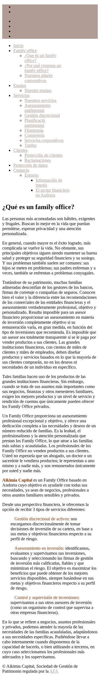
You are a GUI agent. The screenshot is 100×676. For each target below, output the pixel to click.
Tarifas (30, 145)
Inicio (18, 45)
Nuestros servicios (40, 100)
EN (16, 36)
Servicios (21, 95)
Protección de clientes (43, 155)
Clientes (20, 150)
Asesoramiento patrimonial (37, 108)
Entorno (31, 175)
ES (16, 26)
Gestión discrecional (42, 115)
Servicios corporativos (43, 140)
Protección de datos (30, 165)
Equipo (19, 85)
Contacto (21, 170)
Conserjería (34, 135)
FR (16, 31)
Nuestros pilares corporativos (38, 78)
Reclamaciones (37, 160)
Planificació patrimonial (34, 123)
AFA (53, 671)
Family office (25, 50)
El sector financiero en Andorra (52, 192)
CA (16, 21)
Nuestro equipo (37, 90)
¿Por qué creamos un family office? (42, 68)
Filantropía (33, 130)
